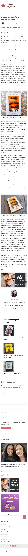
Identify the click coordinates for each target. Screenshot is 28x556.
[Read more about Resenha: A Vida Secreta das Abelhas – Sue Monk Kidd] (9, 348)
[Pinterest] (15, 546)
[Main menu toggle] (25, 5)
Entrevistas (4, 531)
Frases (3, 534)
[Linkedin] (12, 309)
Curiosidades (4, 526)
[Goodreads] (15, 309)
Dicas (2, 529)
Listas (2, 536)
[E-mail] (17, 546)
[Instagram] (14, 309)
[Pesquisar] (24, 517)
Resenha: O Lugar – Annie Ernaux (12, 373)
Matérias (3, 539)
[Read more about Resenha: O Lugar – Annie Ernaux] (9, 366)
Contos (3, 524)
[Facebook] (10, 546)
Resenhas (3, 541)
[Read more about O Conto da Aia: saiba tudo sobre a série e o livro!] (9, 330)
